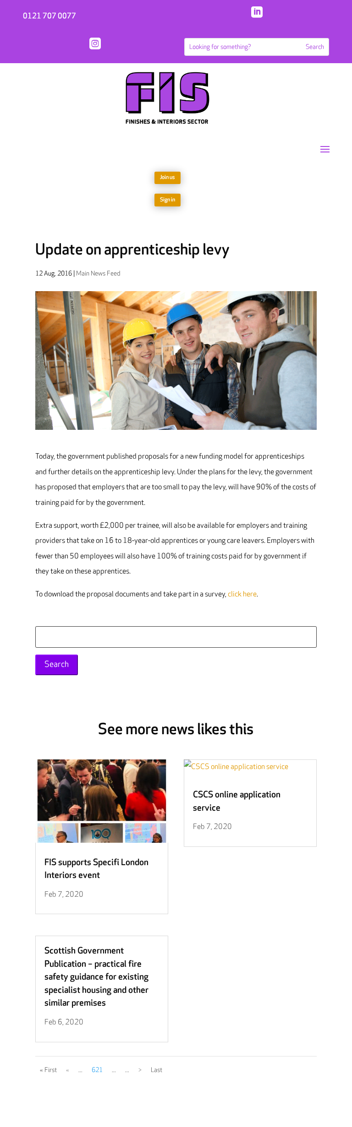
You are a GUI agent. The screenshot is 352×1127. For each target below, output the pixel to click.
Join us (167, 177)
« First (48, 1070)
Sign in (167, 199)
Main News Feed (98, 273)
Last (156, 1070)
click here (242, 594)
